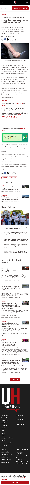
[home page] (15, 2)
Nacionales (4, 14)
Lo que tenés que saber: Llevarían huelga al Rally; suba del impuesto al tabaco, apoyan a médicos (10, 306)
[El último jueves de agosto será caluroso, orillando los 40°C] (25, 286)
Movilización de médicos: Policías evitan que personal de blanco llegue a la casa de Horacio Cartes (16, 246)
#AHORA (4, 100)
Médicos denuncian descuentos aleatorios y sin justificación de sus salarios (15, 227)
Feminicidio (13, 177)
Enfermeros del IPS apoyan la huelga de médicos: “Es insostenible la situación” (10, 362)
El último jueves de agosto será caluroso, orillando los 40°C (10, 288)
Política (3, 185)
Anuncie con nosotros (19, 416)
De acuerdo (15, 482)
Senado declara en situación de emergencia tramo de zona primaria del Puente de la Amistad (10, 188)
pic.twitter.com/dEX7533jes (10, 118)
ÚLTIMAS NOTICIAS (20, 8)
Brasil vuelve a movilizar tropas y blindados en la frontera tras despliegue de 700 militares (16, 240)
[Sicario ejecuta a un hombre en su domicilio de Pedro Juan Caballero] (25, 268)
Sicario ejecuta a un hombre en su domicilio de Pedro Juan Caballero (10, 270)
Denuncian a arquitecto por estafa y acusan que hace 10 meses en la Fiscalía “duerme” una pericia (16, 234)
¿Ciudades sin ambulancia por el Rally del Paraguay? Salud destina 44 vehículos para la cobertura (15, 252)
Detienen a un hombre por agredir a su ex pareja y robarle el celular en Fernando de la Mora (10, 343)
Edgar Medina (17, 335)
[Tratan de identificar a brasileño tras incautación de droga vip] (25, 322)
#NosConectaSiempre (8, 116)
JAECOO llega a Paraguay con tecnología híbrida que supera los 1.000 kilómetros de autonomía (10, 198)
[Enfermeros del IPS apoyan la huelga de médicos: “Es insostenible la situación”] (25, 360)
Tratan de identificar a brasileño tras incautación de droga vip (10, 324)
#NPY (19, 115)
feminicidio (19, 103)
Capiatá (3, 105)
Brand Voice (4, 195)
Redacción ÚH (17, 191)
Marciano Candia (17, 280)
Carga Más (15, 379)
